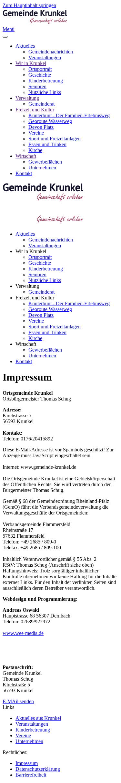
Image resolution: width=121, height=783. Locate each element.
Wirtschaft (25, 156)
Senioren (37, 86)
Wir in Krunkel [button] (30, 251)
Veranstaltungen (44, 57)
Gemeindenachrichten (50, 51)
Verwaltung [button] (27, 286)
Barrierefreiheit (30, 775)
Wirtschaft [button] (25, 344)
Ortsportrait (40, 69)
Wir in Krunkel (30, 63)
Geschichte (39, 75)
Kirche (35, 150)
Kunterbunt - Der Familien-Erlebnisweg (69, 115)
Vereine (36, 133)
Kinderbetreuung (45, 80)
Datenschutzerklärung (37, 769)
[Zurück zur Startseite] (35, 23)
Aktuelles (25, 46)
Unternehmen (42, 167)
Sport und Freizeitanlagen (54, 138)
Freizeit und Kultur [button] (34, 297)
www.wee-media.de (23, 633)
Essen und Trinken (47, 144)
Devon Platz (41, 127)
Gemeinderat (41, 104)
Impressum (26, 763)
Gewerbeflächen (45, 162)
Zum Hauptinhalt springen (29, 5)
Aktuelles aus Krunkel (38, 718)
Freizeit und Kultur (34, 109)
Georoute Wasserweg (50, 121)
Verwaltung (27, 98)
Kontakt (23, 173)
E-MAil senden (18, 701)
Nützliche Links (44, 92)
